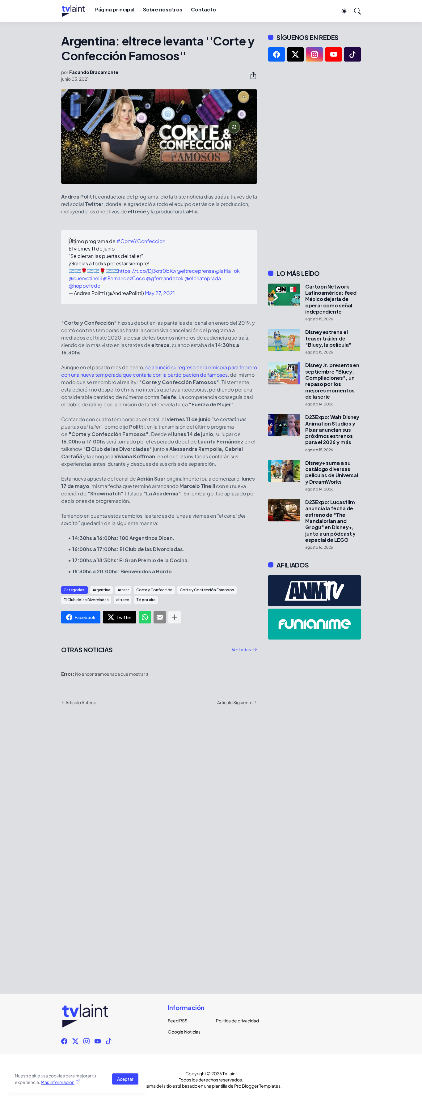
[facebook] (276, 54)
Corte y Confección (154, 590)
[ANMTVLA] (314, 590)
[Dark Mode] (341, 11)
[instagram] (314, 54)
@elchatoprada (202, 278)
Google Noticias (184, 1031)
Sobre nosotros (162, 9)
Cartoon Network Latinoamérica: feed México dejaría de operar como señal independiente (330, 299)
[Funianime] (314, 624)
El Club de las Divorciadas (86, 599)
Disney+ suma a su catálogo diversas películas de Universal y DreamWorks (331, 472)
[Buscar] (354, 11)
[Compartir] (251, 75)
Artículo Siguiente (235, 702)
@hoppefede (84, 285)
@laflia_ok (227, 271)
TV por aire (145, 599)
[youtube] (333, 54)
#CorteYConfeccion (140, 241)
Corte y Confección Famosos (207, 590)
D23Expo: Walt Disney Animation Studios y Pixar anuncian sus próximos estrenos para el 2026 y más (332, 429)
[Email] (160, 617)
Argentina (101, 590)
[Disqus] (159, 800)
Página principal (115, 9)
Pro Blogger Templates (257, 1086)
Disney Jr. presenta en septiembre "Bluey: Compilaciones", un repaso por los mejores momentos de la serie (332, 381)
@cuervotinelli (85, 278)
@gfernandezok (165, 278)
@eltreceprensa (195, 271)
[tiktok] (352, 54)
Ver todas (241, 649)
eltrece (122, 599)
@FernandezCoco (124, 278)
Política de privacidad (235, 1020)
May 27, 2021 (160, 293)
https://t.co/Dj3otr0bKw (147, 271)
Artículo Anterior (81, 702)
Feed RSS (178, 1020)
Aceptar (125, 1079)
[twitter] (295, 54)
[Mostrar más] (174, 617)
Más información (57, 1082)
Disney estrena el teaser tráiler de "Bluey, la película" (328, 338)
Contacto (203, 9)
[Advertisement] (314, 165)
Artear (123, 590)
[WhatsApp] (145, 617)
